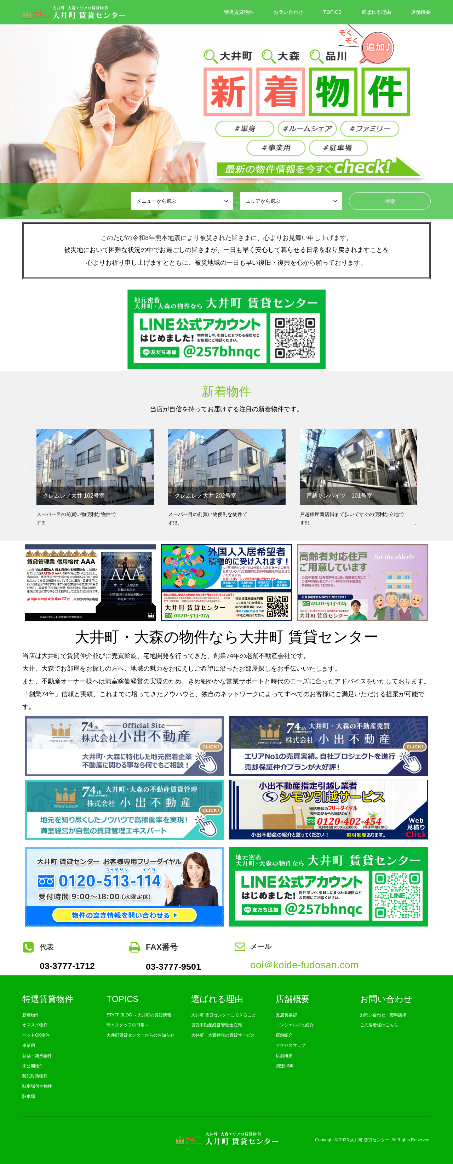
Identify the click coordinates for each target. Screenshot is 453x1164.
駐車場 (28, 1096)
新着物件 (30, 1015)
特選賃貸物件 (239, 12)
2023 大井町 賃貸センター (364, 1140)
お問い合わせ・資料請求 (383, 1015)
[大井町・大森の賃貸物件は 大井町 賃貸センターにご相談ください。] (73, 12)
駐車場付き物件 (37, 1086)
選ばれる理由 (376, 12)
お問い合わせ (288, 12)
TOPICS (332, 12)
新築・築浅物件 (37, 1055)
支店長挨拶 (286, 1015)
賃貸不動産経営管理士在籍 (216, 1024)
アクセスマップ (290, 1045)
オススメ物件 (35, 1024)
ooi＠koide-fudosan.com (304, 964)
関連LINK (285, 1065)
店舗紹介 (284, 1035)
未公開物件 (33, 1065)
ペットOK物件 (36, 1035)
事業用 (28, 1045)
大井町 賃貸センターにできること (223, 1015)
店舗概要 (421, 12)
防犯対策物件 (35, 1075)
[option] (226, 109)
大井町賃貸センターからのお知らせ (140, 1035)
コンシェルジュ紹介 (295, 1024)
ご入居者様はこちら (379, 1024)
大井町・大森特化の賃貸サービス (223, 1035)
